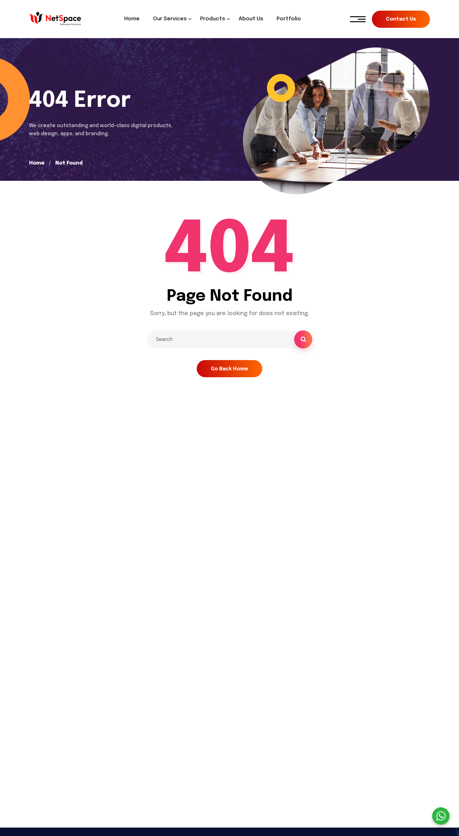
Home (36, 163)
